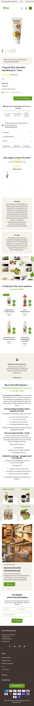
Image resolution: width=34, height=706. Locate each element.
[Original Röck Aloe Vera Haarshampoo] (9, 327)
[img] (17, 160)
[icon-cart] (26, 8)
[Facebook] (10, 646)
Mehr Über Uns (6, 641)
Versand (13, 89)
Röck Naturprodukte (13, 700)
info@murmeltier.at (7, 638)
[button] (22, 98)
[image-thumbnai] (2, 50)
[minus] (4, 98)
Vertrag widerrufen (17, 685)
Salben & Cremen (6, 660)
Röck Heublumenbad (25, 310)
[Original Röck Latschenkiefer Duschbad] (25, 327)
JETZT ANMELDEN (17, 620)
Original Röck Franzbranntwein (9, 310)
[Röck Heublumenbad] (25, 300)
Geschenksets (5, 669)
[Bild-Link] (8, 495)
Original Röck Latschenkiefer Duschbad (25, 339)
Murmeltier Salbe (6, 657)
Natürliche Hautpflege (7, 663)
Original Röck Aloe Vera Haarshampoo (9, 338)
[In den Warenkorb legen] (13, 304)
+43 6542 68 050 (6, 636)
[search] (22, 8)
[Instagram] (14, 646)
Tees (3, 666)
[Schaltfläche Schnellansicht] (13, 301)
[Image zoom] (17, 30)
